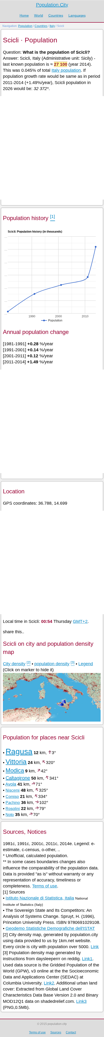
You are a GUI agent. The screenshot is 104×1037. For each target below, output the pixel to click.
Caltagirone (18, 778)
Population (25, 26)
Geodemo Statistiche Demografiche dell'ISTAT (50, 928)
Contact (71, 1032)
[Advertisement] (52, 148)
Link (95, 946)
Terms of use (44, 886)
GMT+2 (80, 621)
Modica (15, 770)
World (38, 15)
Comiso (12, 797)
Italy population (66, 70)
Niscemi (13, 790)
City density (14, 663)
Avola (10, 784)
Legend (85, 663)
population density (51, 663)
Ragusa (19, 751)
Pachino (13, 803)
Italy (52, 26)
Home (24, 15)
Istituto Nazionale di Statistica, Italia (40, 898)
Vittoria (16, 761)
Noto (10, 815)
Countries (55, 15)
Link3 (81, 1001)
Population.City (52, 4)
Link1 (87, 958)
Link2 (49, 983)
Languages (77, 15)
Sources (55, 1032)
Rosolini (13, 809)
